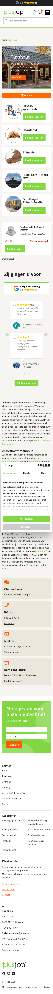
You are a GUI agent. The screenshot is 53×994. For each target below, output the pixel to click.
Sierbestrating (9, 835)
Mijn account (8, 889)
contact (41, 551)
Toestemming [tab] (9, 473)
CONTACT (16, 77)
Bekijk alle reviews (26, 383)
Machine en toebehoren (39, 829)
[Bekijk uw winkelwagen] (39, 12)
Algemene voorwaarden (12, 987)
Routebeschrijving (11, 950)
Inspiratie (6, 776)
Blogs (5, 804)
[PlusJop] (13, 12)
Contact (6, 894)
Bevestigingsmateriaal (13, 820)
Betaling (6, 787)
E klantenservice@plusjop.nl (16, 933)
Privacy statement (33, 987)
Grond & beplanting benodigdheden (37, 822)
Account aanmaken (11, 884)
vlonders (36, 461)
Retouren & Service (11, 798)
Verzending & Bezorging (14, 793)
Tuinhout (6, 841)
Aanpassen (25, 527)
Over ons (6, 781)
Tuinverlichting (9, 850)
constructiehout (10, 461)
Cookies (46, 987)
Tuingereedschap (36, 835)
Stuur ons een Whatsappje (17, 594)
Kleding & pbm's (10, 829)
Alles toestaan (26, 519)
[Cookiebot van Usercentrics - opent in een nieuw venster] (38, 465)
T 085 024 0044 (10, 927)
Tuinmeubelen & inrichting (36, 843)
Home (4, 40)
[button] (26, 2)
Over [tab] (43, 473)
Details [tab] (26, 473)
